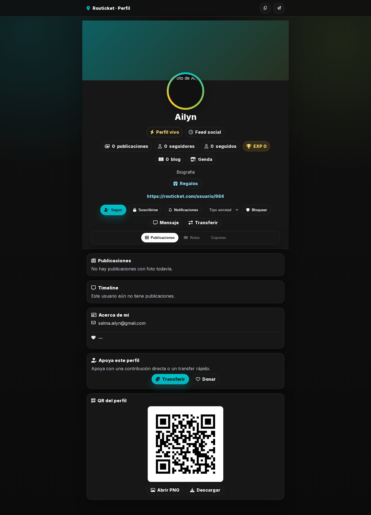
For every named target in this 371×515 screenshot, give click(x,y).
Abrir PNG (168, 490)
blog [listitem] (173, 159)
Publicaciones (163, 238)
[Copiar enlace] (265, 8)
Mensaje (169, 222)
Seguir (116, 210)
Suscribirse (148, 210)
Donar (209, 379)
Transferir (206, 222)
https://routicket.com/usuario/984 (185, 196)
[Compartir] (278, 8)
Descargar (208, 490)
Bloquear (259, 210)
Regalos (189, 183)
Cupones (218, 238)
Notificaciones (186, 210)
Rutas (195, 238)
